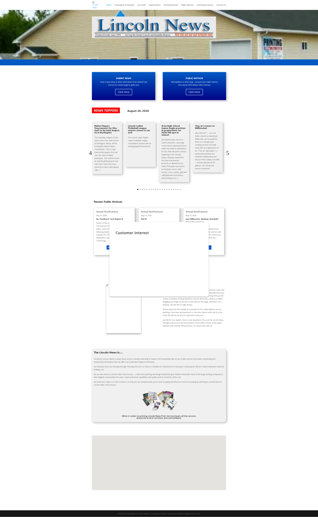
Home (108, 5)
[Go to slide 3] (142, 189)
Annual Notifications (107, 211)
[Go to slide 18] (175, 189)
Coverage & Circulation (124, 5)
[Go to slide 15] (169, 189)
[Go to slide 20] (180, 189)
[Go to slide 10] (158, 189)
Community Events (205, 5)
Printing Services (171, 5)
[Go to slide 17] (173, 189)
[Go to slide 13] (164, 189)
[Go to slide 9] (155, 189)
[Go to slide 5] (146, 189)
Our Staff (142, 5)
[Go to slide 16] (171, 189)
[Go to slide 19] (178, 189)
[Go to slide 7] (151, 189)
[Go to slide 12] (162, 189)
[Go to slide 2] (140, 189)
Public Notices (187, 5)
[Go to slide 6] (149, 189)
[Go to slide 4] (144, 189)
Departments (154, 5)
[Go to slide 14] (166, 189)
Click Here (123, 92)
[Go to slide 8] (153, 189)
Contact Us (221, 5)
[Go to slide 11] (160, 189)
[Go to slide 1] (137, 189)
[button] (90, 153)
